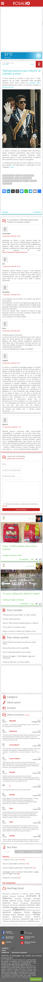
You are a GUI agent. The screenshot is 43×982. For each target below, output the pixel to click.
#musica (25, 181)
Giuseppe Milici (34, 83)
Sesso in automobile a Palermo (16, 864)
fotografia (25, 903)
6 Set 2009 (5, 64)
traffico (37, 917)
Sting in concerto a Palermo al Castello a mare (19, 631)
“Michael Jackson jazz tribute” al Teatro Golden (19, 615)
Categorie (12, 696)
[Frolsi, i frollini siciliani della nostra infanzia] (21, 532)
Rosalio (32, 64)
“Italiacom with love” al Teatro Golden (16, 662)
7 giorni (21, 852)
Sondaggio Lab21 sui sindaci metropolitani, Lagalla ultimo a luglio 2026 (21, 873)
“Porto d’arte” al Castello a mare (14, 627)
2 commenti (24, 604)
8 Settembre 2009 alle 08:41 (11, 331)
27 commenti (23, 559)
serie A (28, 915)
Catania (13, 896)
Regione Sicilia (22, 912)
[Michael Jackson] (21, 147)
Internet (6, 905)
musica (31, 907)
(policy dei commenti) (15, 458)
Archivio (11, 707)
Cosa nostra (10, 900)
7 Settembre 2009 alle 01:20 (11, 266)
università (16, 919)
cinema (21, 896)
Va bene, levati (36, 979)
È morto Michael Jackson (11, 619)
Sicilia (20, 555)
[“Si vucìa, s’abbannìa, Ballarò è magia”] (21, 580)
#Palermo (33, 181)
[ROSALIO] (21, 3)
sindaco (6, 917)
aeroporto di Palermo (20, 894)
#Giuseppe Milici (8, 178)
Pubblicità (5, 952)
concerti (18, 898)
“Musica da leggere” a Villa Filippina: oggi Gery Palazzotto (19, 657)
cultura (20, 901)
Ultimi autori (14, 702)
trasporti (7, 919)
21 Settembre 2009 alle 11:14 (11, 427)
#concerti (19, 175)
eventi (16, 903)
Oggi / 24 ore (35, 852)
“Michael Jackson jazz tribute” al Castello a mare (21, 72)
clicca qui (13, 972)
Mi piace (40, 559)
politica (7, 912)
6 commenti (37, 212)
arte (38, 893)
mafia (6, 907)
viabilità (31, 921)
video (38, 921)
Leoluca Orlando (27, 905)
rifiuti (14, 914)
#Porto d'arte (7, 183)
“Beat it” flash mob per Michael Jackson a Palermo (20, 623)
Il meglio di (6, 555)
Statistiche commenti (12, 878)
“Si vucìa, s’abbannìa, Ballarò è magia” (21, 593)
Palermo (5, 212)
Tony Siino (31, 518)
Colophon (5, 948)
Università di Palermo (18, 921)
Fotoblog (5, 600)
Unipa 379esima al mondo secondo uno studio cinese (19, 643)
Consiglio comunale (32, 898)
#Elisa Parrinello (28, 175)
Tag (32, 559)
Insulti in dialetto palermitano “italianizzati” (19, 868)
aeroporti (7, 894)
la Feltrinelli (14, 905)
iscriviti (4, 506)
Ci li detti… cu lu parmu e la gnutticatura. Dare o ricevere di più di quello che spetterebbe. (21, 725)
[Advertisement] (21, 29)
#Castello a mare (8, 175)
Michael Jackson (8, 87)
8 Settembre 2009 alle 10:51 (11, 363)
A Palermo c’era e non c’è (14, 860)
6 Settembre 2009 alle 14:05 (11, 236)
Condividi (36, 559)
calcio (6, 896)
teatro (28, 917)
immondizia (36, 903)
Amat (32, 894)
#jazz (17, 178)
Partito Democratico (33, 910)
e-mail (11, 167)
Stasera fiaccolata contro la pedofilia (16, 648)
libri (38, 905)
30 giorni (8, 852)
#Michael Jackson (25, 178)
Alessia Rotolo (30, 566)
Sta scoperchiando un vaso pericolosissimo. (17, 790)
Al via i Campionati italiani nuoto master (17, 652)
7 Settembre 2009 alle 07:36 (11, 295)
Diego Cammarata (32, 901)
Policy (4, 950)
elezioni (7, 903)
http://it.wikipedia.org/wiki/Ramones (15, 252)
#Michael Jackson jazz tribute (12, 181)
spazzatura (17, 917)
